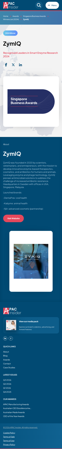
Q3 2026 (7, 380)
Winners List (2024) (11, 19)
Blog (5, 355)
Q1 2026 (7, 388)
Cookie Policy (9, 433)
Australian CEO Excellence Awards (17, 408)
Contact (7, 363)
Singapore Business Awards (34, 16)
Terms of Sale (9, 437)
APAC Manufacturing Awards (16, 404)
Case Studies (9, 367)
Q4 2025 (7, 392)
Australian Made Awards (14, 412)
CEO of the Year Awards (13, 416)
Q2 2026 (7, 384)
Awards (16, 16)
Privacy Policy (9, 444)
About (6, 351)
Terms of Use (8, 440)
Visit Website (13, 218)
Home (5, 16)
